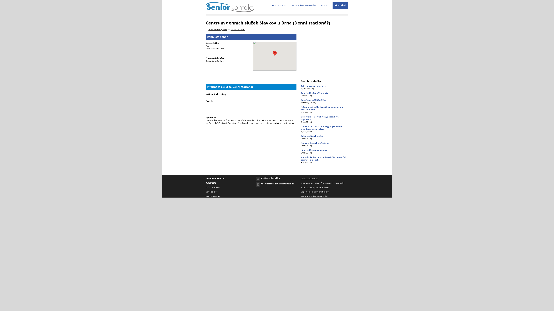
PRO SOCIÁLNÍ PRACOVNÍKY (304, 5)
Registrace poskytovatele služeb (314, 196)
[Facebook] (258, 184)
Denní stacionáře (238, 29)
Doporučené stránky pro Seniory (315, 191)
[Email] (258, 179)
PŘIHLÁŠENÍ (340, 5)
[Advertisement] (251, 79)
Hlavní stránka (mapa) (217, 29)
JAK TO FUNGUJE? (279, 5)
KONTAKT (325, 5)
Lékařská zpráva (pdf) (310, 178)
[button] (275, 53)
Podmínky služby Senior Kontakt (315, 187)
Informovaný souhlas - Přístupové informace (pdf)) (322, 183)
